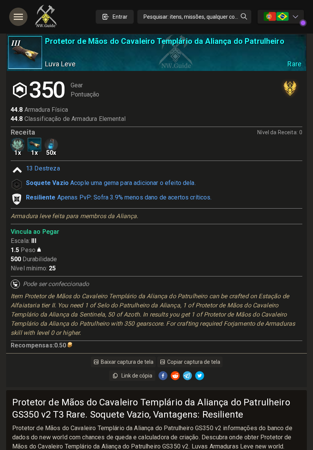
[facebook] (163, 375)
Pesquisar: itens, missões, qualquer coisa (193, 17)
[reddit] (175, 375)
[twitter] (199, 375)
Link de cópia (136, 376)
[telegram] (187, 375)
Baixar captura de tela (127, 362)
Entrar (120, 17)
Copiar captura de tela (193, 362)
